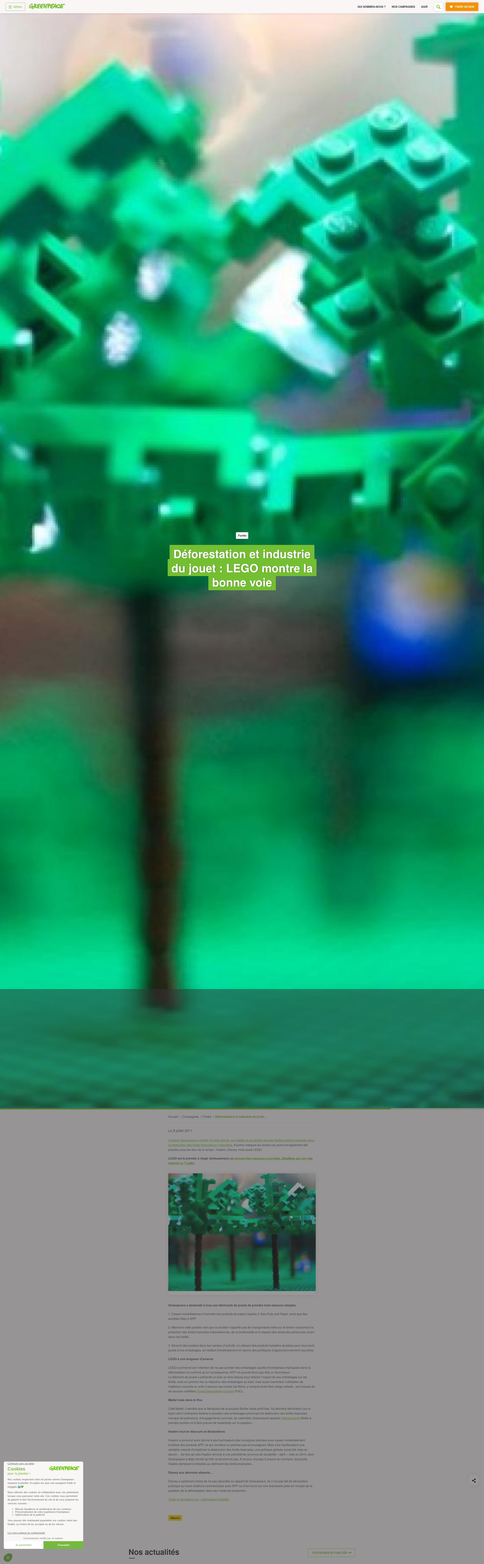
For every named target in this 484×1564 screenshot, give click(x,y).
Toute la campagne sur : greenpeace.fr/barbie (198, 1499)
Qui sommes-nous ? (372, 7)
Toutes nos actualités (329, 1553)
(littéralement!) (291, 1418)
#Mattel (175, 1518)
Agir (424, 7)
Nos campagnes (403, 7)
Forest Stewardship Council (215, 1391)
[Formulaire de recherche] (438, 6)
